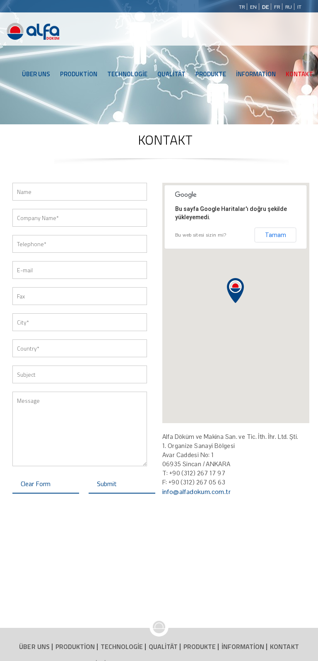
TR (242, 7)
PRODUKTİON (78, 74)
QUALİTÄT (171, 74)
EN (253, 7)
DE (265, 7)
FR (277, 7)
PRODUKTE (210, 74)
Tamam (275, 235)
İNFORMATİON (256, 74)
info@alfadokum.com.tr (196, 491)
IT (299, 7)
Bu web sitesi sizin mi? (200, 235)
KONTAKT (299, 74)
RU (288, 7)
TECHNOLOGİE (127, 74)
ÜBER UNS (36, 74)
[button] (235, 290)
